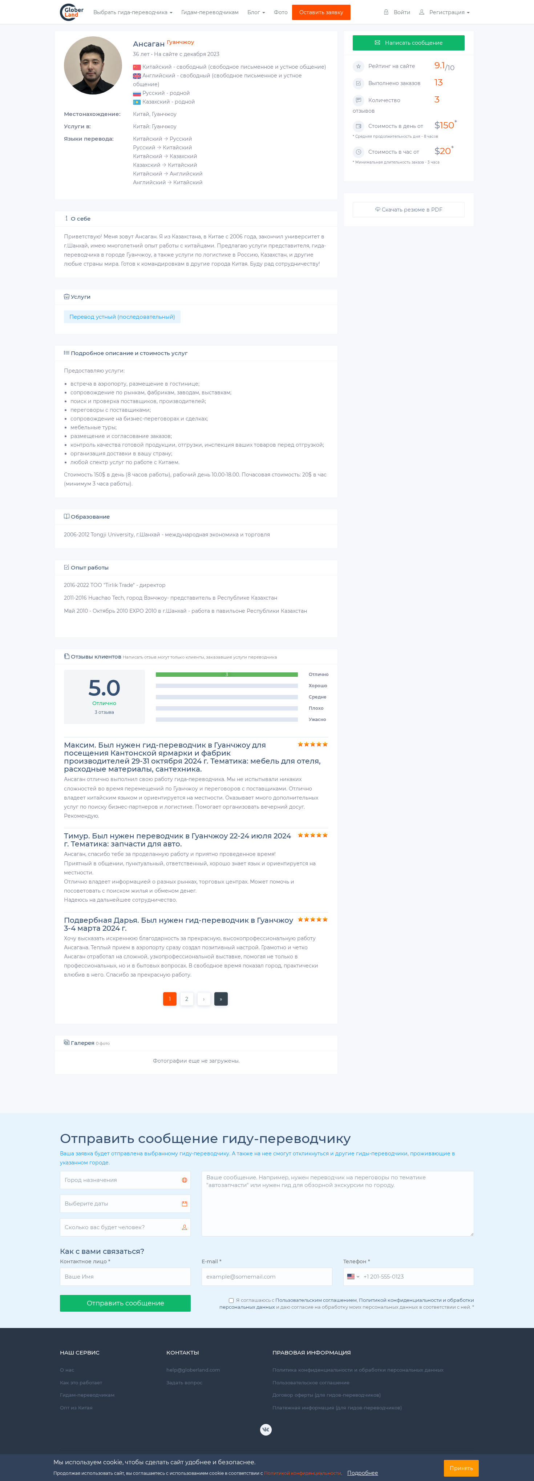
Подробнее (362, 1472)
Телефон (356, 1261)
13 (438, 82)
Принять (461, 1468)
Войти (401, 12)
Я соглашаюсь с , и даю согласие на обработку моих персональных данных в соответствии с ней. (346, 1303)
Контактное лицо (85, 1261)
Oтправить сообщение (125, 1303)
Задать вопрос (184, 1382)
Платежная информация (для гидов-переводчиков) (337, 1407)
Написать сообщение (413, 43)
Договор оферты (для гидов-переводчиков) (326, 1395)
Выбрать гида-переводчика (131, 12)
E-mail (212, 1261)
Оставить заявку (321, 12)
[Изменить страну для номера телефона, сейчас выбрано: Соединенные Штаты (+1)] (352, 1276)
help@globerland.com (193, 1370)
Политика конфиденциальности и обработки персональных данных (358, 1370)
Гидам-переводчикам (210, 12)
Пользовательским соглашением (316, 1300)
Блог (254, 12)
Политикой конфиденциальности (302, 1473)
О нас (67, 1370)
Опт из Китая (76, 1407)
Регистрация (447, 12)
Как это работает (81, 1382)
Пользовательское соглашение (310, 1382)
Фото (281, 12)
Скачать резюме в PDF (411, 209)
